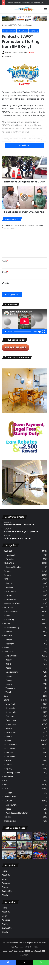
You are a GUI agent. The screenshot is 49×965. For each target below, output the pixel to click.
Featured (7, 571)
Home (6, 25)
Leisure (8, 684)
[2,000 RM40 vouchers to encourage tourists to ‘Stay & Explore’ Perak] (24, 836)
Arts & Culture (11, 656)
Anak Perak (10, 704)
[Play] (5, 331)
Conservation (11, 712)
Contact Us (6, 891)
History (8, 640)
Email (5, 272)
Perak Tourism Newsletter (16, 813)
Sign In (5, 895)
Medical (8, 631)
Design (8, 668)
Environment (10, 720)
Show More (24, 145)
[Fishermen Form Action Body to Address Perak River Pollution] (24, 845)
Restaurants (10, 599)
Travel (8, 692)
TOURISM (8, 801)
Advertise (6, 883)
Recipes (8, 595)
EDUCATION (9, 563)
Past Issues (8, 777)
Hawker (8, 583)
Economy (9, 716)
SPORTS (7, 789)
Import (6, 648)
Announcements (12, 611)
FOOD (6, 579)
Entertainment (26, 25)
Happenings (8, 607)
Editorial (9, 752)
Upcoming (10, 619)
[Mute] (39, 331)
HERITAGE (8, 635)
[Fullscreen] (43, 331)
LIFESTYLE (14, 25)
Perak (6, 785)
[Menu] (45, 10)
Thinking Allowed (12, 772)
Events (8, 615)
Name (5, 261)
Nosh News (10, 591)
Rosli (7, 53)
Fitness (8, 680)
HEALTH (7, 623)
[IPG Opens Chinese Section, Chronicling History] (24, 854)
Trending (34, 31)
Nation (6, 696)
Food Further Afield (11, 603)
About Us (6, 875)
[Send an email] (10, 53)
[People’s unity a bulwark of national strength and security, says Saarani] (40, 836)
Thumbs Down (10, 797)
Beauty (8, 660)
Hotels (8, 809)
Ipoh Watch (10, 756)
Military (8, 728)
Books (8, 664)
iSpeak (8, 760)
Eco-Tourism (10, 805)
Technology (10, 688)
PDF (5, 781)
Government (10, 724)
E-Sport (8, 793)
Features (7, 575)
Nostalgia (9, 644)
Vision (4, 879)
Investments (10, 555)
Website (5, 283)
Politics (8, 736)
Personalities (10, 732)
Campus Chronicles (13, 567)
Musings (9, 587)
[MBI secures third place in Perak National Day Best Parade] (9, 845)
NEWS (6, 700)
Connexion (10, 748)
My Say (8, 768)
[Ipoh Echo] (24, 9)
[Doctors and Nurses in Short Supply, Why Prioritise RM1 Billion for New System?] (9, 854)
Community (10, 708)
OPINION (7, 740)
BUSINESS (8, 551)
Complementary (12, 627)
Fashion (8, 676)
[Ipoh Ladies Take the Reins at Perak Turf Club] (9, 836)
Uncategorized (10, 821)
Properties (9, 559)
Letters (8, 764)
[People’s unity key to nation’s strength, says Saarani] (40, 854)
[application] (24, 321)
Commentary (11, 744)
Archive (5, 887)
